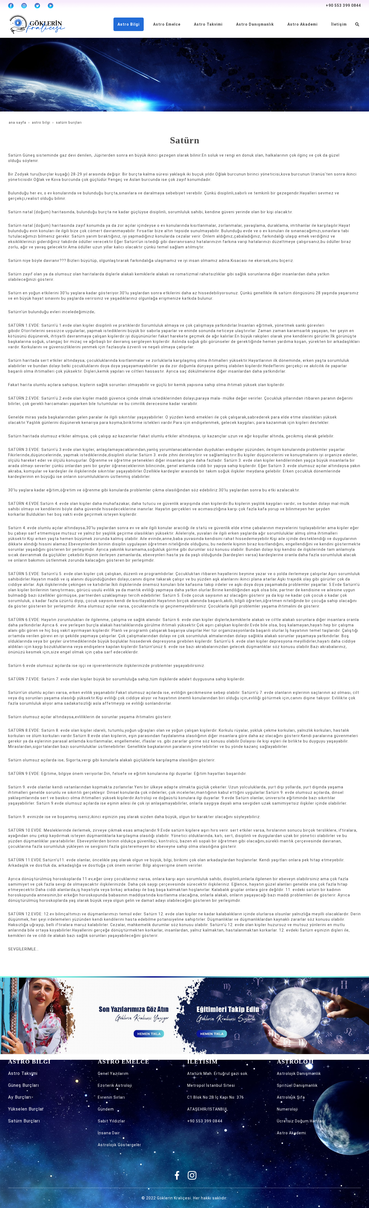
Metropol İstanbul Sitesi (211, 1085)
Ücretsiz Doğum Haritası (301, 1121)
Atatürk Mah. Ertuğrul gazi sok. (218, 1073)
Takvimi (29, 1073)
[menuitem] (128, 24)
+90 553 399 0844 (343, 5)
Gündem (106, 1109)
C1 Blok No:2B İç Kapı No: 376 (215, 1097)
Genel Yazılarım (113, 1073)
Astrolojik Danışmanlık (299, 1073)
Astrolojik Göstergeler (119, 1145)
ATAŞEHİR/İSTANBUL (207, 1109)
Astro (14, 1073)
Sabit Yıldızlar (111, 1121)
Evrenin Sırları (111, 1097)
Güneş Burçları (23, 1085)
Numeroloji (287, 1109)
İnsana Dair (109, 1133)
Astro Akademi (291, 1133)
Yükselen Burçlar (26, 1109)
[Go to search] (357, 24)
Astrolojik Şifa (291, 1097)
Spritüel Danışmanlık (297, 1085)
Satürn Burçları (24, 1120)
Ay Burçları (19, 1097)
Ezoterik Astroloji (115, 1085)
